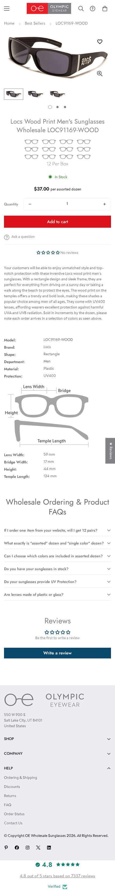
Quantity (11, 204)
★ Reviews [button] (110, 450)
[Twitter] (38, 847)
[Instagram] (27, 847)
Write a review (57, 653)
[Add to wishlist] (100, 42)
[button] (105, 8)
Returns (10, 796)
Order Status (14, 814)
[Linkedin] (49, 847)
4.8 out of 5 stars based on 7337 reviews (57, 876)
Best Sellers (35, 24)
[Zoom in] (100, 74)
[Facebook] (17, 847)
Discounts (12, 787)
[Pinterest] (6, 847)
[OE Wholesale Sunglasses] (48, 8)
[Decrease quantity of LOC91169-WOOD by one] (30, 204)
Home (9, 24)
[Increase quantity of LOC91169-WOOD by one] (104, 204)
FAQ (7, 805)
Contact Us (13, 823)
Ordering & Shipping (20, 778)
